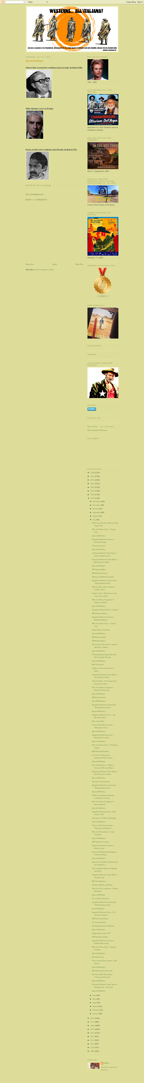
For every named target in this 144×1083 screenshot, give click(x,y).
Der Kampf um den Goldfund (103, 926)
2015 (92, 1029)
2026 (92, 472)
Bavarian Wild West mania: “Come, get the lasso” (102, 975)
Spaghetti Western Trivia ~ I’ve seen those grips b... (103, 913)
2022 (92, 487)
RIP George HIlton (99, 569)
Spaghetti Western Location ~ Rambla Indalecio (103, 618)
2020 (92, 494)
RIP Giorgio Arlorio (99, 613)
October (96, 508)
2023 (92, 483)
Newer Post (30, 264)
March (95, 1006)
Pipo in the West (98, 721)
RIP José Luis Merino (100, 918)
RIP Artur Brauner (99, 881)
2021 (92, 491)
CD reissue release (99, 922)
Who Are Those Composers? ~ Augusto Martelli (103, 601)
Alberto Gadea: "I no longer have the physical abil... (104, 682)
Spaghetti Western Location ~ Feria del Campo (103, 540)
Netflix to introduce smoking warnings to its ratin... (103, 796)
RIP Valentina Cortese (100, 841)
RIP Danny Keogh (99, 637)
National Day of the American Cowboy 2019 (103, 588)
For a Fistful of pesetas (100, 898)
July (94, 519)
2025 (92, 476)
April (95, 1002)
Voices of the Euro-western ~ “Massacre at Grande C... (103, 826)
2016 (92, 1025)
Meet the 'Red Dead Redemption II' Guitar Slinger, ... (104, 853)
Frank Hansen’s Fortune (101, 629)
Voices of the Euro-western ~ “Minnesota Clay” (103, 726)
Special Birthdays (98, 535)
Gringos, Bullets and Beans (102, 884)
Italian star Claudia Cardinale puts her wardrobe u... (105, 863)
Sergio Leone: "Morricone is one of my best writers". (104, 594)
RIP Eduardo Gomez (99, 573)
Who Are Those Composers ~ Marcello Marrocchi (103, 688)
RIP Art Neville (98, 664)
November (97, 505)
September (97, 512)
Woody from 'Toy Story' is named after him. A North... (104, 645)
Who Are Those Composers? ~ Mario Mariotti (103, 803)
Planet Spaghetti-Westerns (97, 430)
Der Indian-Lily (98, 957)
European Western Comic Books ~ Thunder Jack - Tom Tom (105, 985)
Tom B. (106, 1063)
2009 (92, 1051)
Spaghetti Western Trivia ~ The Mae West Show (103, 716)
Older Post (79, 264)
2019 (92, 498)
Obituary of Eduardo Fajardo (103, 576)
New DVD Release (99, 701)
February (96, 1010)
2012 (92, 1040)
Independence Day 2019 (101, 933)
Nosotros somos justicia (101, 781)
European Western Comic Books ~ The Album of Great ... (105, 676)
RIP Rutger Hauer (98, 640)
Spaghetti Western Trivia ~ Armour (105, 609)
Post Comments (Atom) (45, 269)
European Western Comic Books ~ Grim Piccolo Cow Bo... (105, 773)
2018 (92, 1018)
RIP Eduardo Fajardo (100, 937)
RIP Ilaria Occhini (99, 697)
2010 (92, 1047)
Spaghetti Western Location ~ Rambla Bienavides (103, 942)
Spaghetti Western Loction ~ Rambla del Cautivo (103, 736)
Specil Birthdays (98, 908)
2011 (92, 1044)
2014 (92, 1033)
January (96, 1013)
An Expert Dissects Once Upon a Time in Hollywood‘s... (104, 554)
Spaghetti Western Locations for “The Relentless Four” (104, 581)
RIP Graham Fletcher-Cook (102, 970)
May (95, 999)
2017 (92, 1022)
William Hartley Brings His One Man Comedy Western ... (104, 656)
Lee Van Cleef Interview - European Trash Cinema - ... (103, 756)
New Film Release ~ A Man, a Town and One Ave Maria (103, 766)
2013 (92, 1036)
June (95, 995)
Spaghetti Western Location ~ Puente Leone (103, 846)
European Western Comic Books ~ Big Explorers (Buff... (105, 561)
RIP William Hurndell (100, 751)
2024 (92, 480)
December (97, 501)
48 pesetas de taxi (98, 545)
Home (54, 264)
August (96, 516)
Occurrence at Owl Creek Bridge (104, 818)
